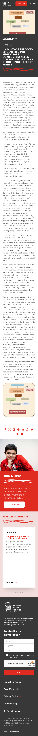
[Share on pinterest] (18, 429)
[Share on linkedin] (23, 429)
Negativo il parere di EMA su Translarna (17, 537)
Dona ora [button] (15, 504)
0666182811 (10, 620)
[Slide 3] (20, 592)
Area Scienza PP (10, 39)
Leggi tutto (10, 582)
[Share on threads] (14, 429)
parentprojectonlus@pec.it (14, 625)
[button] (34, 3)
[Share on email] (22, 434)
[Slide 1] (15, 592)
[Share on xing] (17, 434)
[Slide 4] (22, 592)
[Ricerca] (30, 4)
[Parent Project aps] (7, 3)
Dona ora (21, 4)
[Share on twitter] (9, 429)
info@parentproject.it (12, 623)
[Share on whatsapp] (27, 429)
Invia (19, 672)
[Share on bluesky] (32, 429)
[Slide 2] (18, 592)
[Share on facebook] (5, 429)
